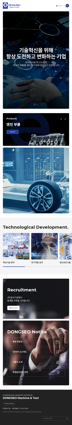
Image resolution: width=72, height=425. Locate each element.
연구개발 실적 (37, 262)
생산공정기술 (65, 262)
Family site (48, 418)
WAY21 (39, 412)
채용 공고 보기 (13, 308)
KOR (60, 6)
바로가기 (12, 132)
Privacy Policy (9, 403)
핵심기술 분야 (8, 262)
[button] (35, 105)
